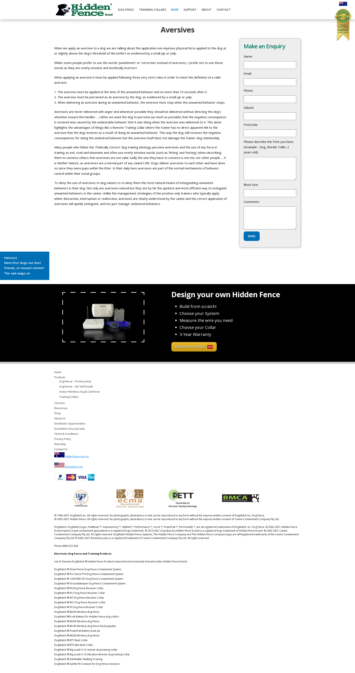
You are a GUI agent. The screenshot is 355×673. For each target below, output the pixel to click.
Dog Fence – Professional (75, 381)
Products (59, 377)
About (207, 10)
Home (58, 372)
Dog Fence (126, 10)
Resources (61, 408)
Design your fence (193, 347)
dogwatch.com (74, 466)
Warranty (60, 444)
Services (59, 403)
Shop (175, 10)
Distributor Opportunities (69, 423)
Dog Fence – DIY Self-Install (76, 386)
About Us (60, 418)
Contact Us (61, 449)
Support (190, 10)
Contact (224, 10)
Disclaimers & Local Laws (69, 428)
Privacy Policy (62, 439)
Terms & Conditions (66, 434)
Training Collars (152, 10)
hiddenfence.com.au (77, 456)
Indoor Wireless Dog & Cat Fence (79, 391)
